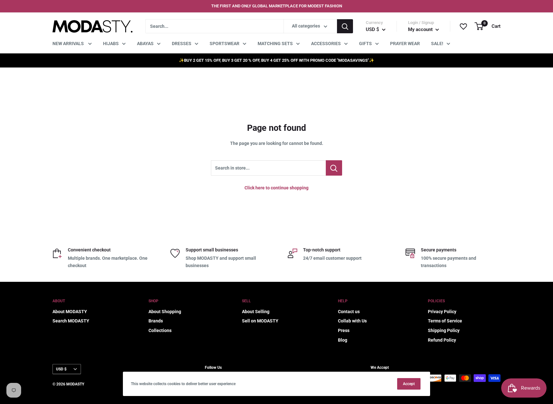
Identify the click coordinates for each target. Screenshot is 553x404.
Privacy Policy (442, 311)
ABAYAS (145, 43)
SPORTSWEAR (224, 43)
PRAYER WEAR (405, 43)
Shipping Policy (444, 330)
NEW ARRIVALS (68, 43)
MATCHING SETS (275, 43)
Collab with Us (352, 320)
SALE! (437, 43)
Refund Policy (442, 340)
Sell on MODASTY (260, 320)
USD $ (61, 369)
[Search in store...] (334, 168)
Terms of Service (445, 320)
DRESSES (181, 43)
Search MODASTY (70, 320)
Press (343, 330)
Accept (409, 384)
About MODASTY (69, 311)
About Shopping (164, 311)
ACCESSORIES (326, 43)
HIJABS (111, 43)
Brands (155, 320)
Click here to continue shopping (276, 187)
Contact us (349, 311)
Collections (160, 330)
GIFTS (365, 43)
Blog (342, 340)
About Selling (255, 311)
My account (421, 29)
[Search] (345, 26)
